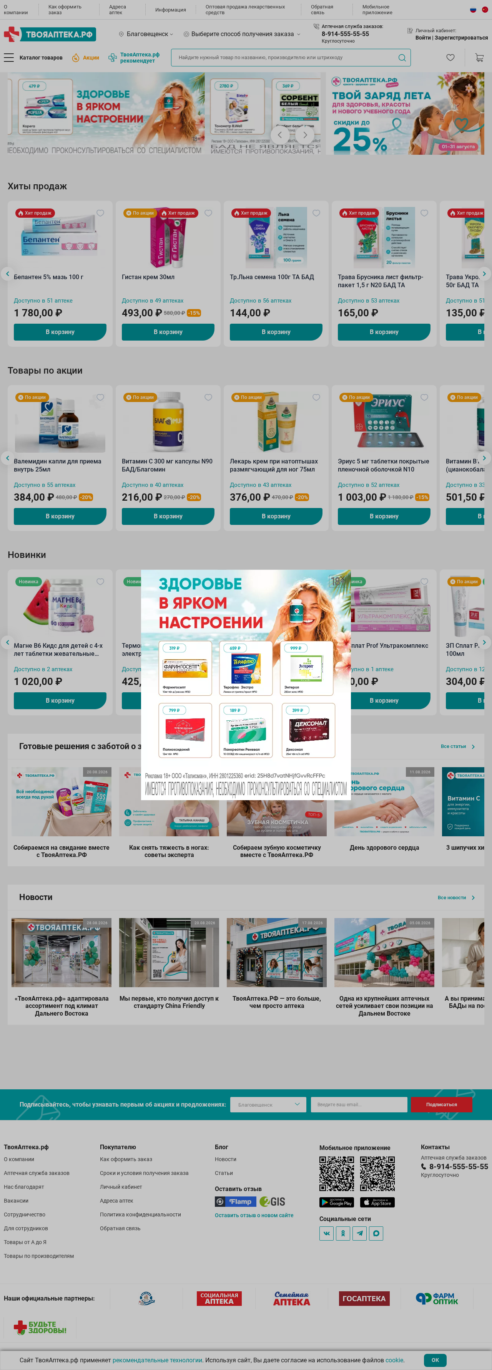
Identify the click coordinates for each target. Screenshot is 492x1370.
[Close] (342, 578)
